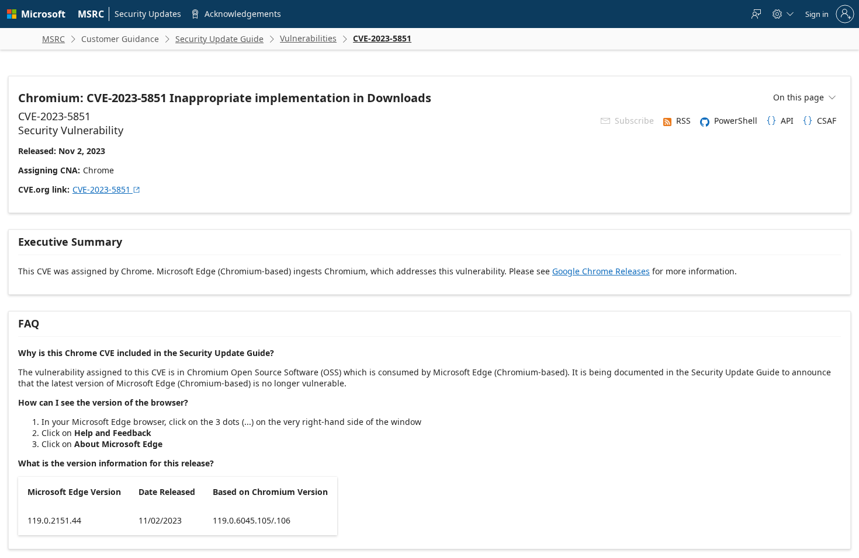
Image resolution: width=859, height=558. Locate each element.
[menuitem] (91, 14)
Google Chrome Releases (601, 271)
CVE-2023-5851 (106, 189)
